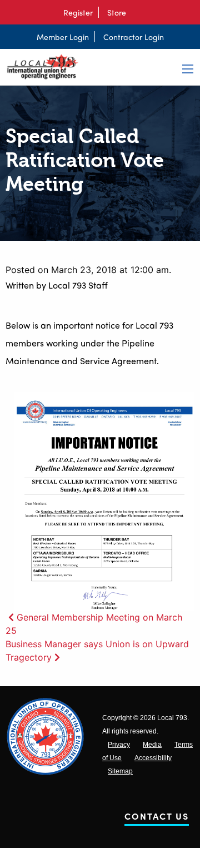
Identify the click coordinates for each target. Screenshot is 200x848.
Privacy (119, 744)
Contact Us (156, 818)
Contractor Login (133, 36)
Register (78, 12)
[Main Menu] (187, 69)
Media (152, 744)
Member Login (63, 36)
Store (116, 12)
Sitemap (120, 771)
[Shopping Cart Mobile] (137, 12)
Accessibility (153, 758)
